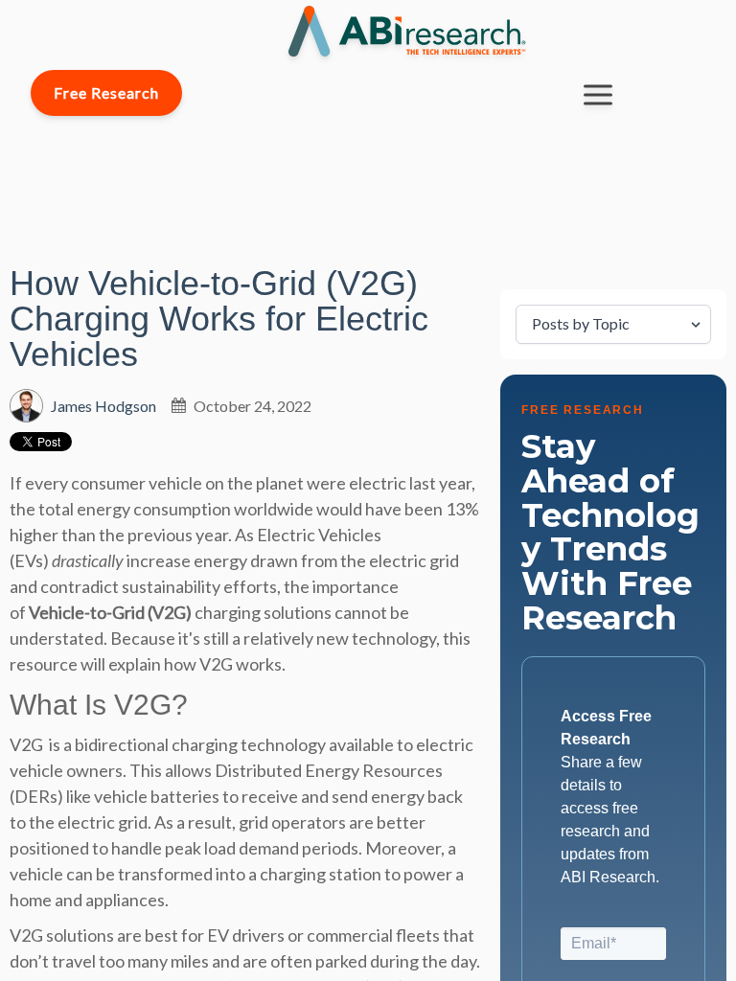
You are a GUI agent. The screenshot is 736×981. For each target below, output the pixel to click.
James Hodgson (103, 406)
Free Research (106, 92)
